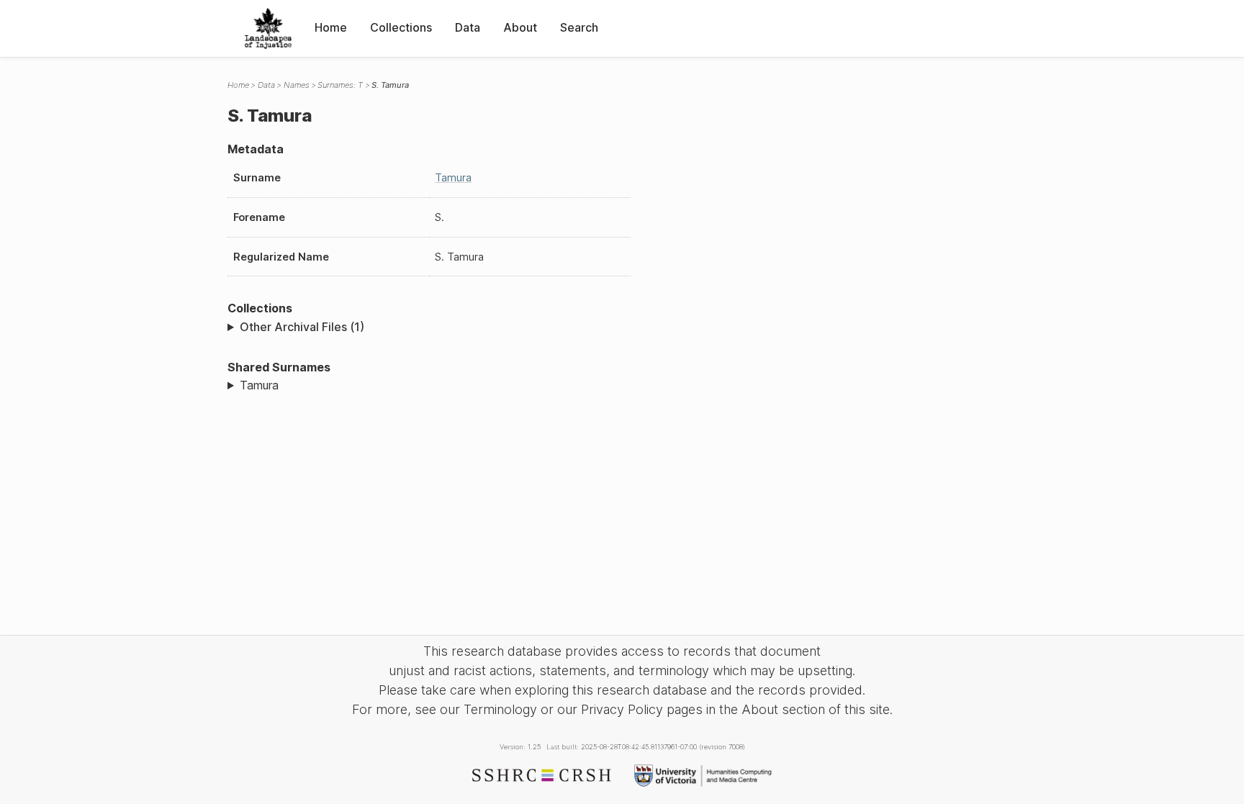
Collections (401, 27)
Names (297, 85)
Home (331, 27)
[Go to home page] (268, 28)
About (520, 27)
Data (467, 27)
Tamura (453, 177)
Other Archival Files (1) (302, 327)
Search (579, 27)
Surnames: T (340, 85)
